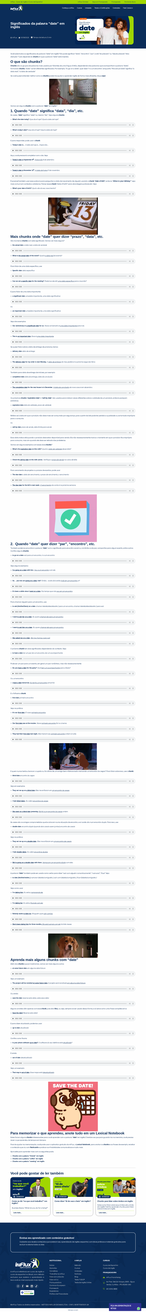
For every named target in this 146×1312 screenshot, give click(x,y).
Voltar (115, 1304)
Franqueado (116, 2)
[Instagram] (18, 1286)
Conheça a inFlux (68, 8)
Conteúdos (116, 8)
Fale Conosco (128, 8)
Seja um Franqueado (100, 2)
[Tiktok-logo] (36, 1286)
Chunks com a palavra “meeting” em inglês (28, 1161)
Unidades (88, 8)
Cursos (79, 8)
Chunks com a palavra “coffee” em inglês (27, 1159)
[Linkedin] (32, 1286)
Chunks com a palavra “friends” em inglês (28, 1156)
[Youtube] (27, 1286)
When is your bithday (121, 181)
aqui (103, 76)
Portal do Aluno (130, 2)
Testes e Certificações (102, 8)
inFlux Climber (83, 2)
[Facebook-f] (23, 1286)
